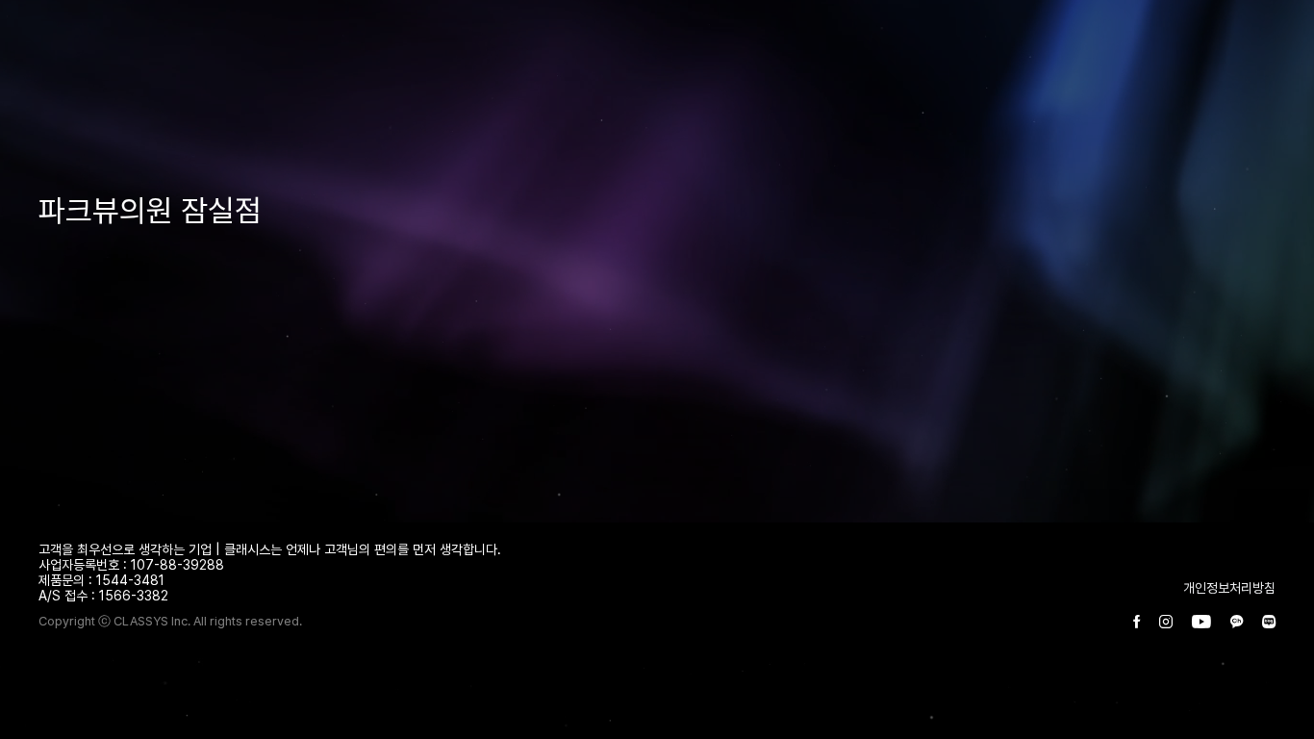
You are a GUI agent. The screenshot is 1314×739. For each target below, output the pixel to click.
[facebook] (1137, 622)
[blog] (1268, 622)
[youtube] (1201, 622)
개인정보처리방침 (1229, 588)
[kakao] (1236, 622)
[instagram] (1166, 622)
